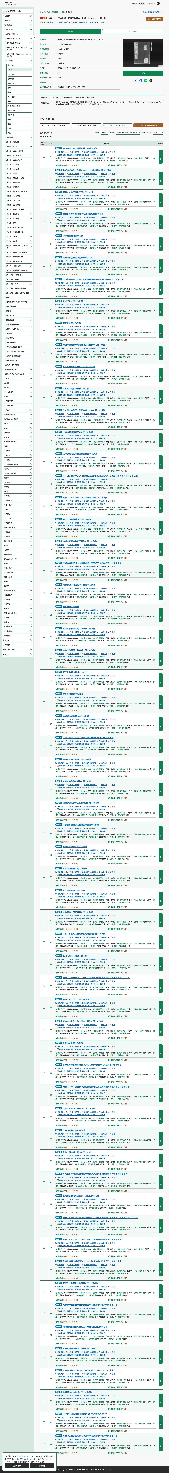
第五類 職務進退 (12, 187)
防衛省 (6, 622)
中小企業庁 (8, 568)
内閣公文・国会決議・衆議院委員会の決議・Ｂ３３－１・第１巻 (82, 155)
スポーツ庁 (8, 505)
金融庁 (6, 428)
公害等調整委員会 (10, 442)
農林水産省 (8, 541)
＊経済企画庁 (9, 401)
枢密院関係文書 (10, 369)
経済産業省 (8, 554)
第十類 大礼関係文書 (14, 261)
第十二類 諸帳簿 (12, 279)
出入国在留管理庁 (10, 473)
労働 (9, 92)
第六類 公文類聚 (12, 219)
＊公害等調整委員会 (11, 464)
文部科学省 (8, 500)
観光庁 (6, 581)
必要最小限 (17, 1466)
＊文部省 (7, 514)
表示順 (112, 133)
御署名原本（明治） (13, 38)
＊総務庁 (7, 451)
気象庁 (6, 586)
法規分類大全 (11, 342)
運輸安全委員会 (9, 590)
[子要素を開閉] (31, 16)
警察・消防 (12, 83)
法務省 (6, 469)
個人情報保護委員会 (11, 419)
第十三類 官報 (12, 284)
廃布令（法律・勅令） (14, 329)
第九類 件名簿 (11, 236)
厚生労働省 (8, 523)
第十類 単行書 (11, 241)
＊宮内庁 (7, 410)
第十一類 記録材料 (13, 275)
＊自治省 (7, 460)
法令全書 (9, 333)
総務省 (6, 437)
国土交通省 (8, 577)
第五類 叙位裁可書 (13, 205)
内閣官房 (7, 20)
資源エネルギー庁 (10, 559)
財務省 (6, 487)
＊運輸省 (7, 600)
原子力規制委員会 (10, 613)
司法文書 (6, 640)
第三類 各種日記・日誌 (15, 178)
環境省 (6, 608)
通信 (9, 124)
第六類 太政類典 (12, 214)
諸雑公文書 (10, 320)
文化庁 (6, 509)
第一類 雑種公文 (12, 142)
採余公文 (9, 297)
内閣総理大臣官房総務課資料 (16, 302)
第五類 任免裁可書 (13, 196)
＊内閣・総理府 (62, 22)
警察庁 (6, 424)
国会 (102, 22)
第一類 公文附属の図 (14, 155)
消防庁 (6, 446)
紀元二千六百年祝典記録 (15, 351)
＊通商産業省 (9, 572)
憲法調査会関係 (11, 360)
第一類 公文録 (11, 146)
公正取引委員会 (9, 415)
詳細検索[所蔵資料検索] (55, 12)
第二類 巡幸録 (11, 173)
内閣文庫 (6, 654)
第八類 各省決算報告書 (15, 227)
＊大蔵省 (7, 496)
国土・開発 (12, 97)
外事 (9, 128)
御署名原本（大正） (13, 43)
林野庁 (6, 545)
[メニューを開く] (166, 3)
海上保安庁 (8, 595)
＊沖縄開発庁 (9, 406)
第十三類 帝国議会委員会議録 (17, 293)
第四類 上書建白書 (13, 182)
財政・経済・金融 (14, 106)
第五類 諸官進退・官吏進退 (16, 191)
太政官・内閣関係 (79, 22)
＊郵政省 (7, 455)
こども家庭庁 (9, 392)
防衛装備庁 (8, 627)
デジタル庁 (8, 387)
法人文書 (6, 645)
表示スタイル (147, 133)
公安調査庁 (8, 482)
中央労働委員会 (9, 527)
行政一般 (11, 74)
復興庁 (6, 396)
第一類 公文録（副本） (15, 151)
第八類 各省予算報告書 (15, 232)
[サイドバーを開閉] (34, 37)
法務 (9, 101)
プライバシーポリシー (28, 1459)
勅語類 (8, 311)
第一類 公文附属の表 (14, 160)
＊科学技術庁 (9, 518)
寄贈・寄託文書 (9, 649)
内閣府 (6, 383)
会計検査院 (8, 631)
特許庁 (6, 563)
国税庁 (6, 491)
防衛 (9, 133)
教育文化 (11, 115)
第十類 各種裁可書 (13, 266)
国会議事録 (10, 338)
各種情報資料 (11, 306)
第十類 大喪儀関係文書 (15, 257)
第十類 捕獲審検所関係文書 (16, 270)
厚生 (9, 88)
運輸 (9, 119)
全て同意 (42, 1466)
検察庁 (6, 478)
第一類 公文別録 (12, 164)
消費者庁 (7, 433)
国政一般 (11, 65)
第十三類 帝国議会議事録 (16, 288)
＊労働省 (7, 536)
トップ (42, 12)
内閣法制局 (8, 25)
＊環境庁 (7, 617)
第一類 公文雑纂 (12, 169)
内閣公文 (93, 22)
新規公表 (7, 636)
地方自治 (11, 79)
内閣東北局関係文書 (13, 356)
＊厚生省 (7, 532)
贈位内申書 (10, 315)
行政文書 (50, 22)
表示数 (97, 133)
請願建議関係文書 (12, 324)
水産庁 (6, 550)
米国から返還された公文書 (14, 374)
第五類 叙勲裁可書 (13, 200)
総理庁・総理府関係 (12, 365)
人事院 (6, 378)
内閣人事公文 (11, 137)
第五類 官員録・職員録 (15, 209)
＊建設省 (7, 604)
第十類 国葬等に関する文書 (16, 252)
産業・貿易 (12, 110)
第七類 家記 (11, 223)
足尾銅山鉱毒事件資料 (14, 347)
